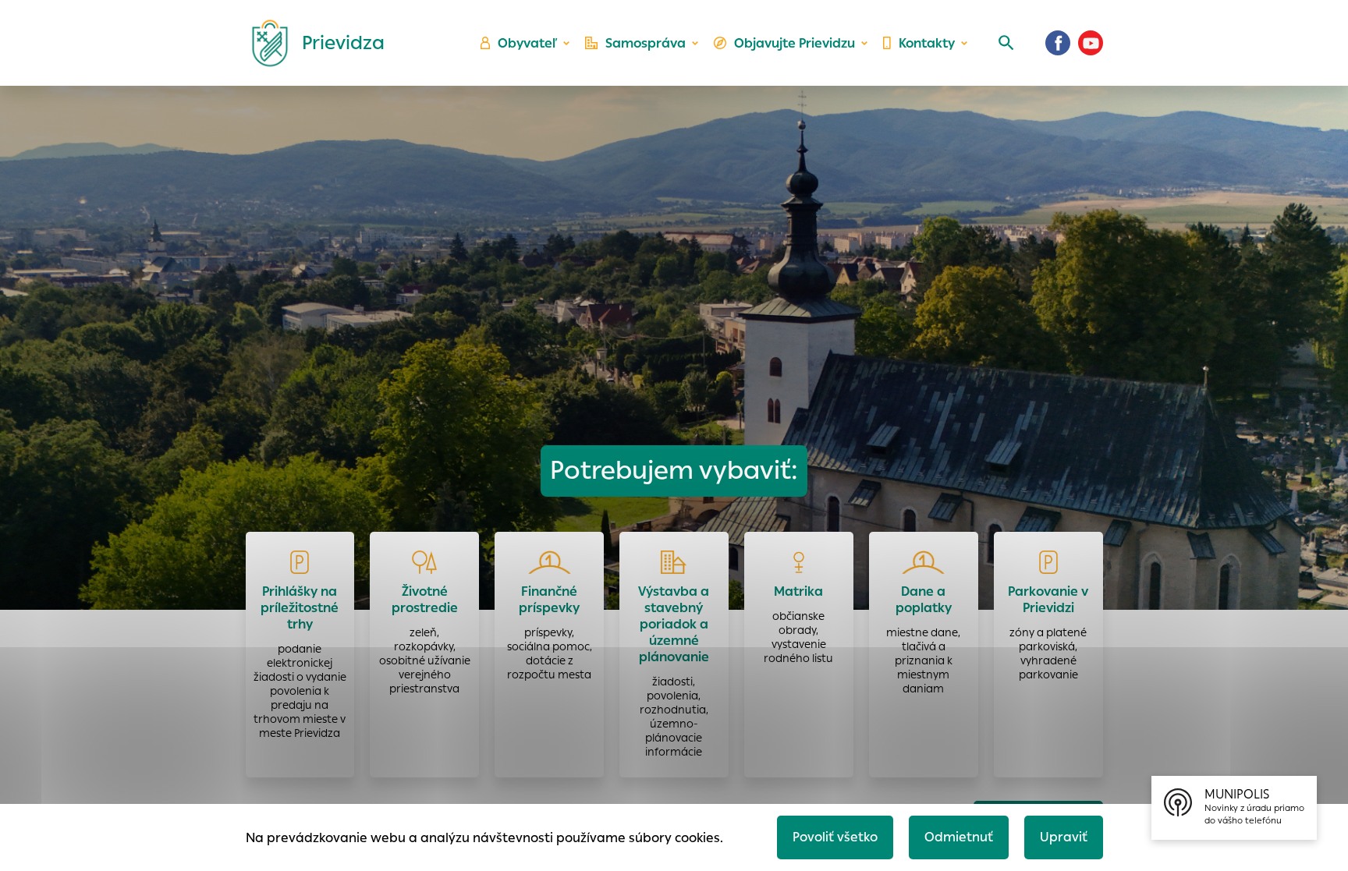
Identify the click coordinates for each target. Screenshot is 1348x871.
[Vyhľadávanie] (1006, 43)
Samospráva (645, 43)
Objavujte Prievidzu (794, 43)
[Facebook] (1057, 42)
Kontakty (927, 43)
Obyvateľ (527, 43)
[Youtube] (1090, 42)
